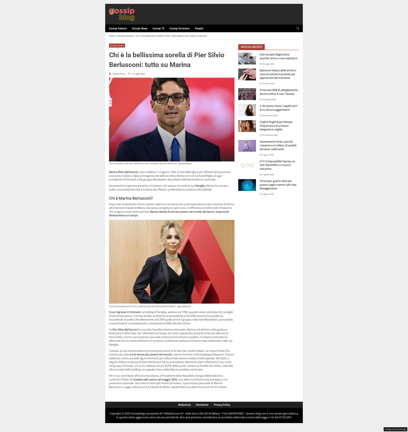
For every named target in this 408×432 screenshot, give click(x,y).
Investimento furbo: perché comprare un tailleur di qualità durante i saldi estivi (278, 145)
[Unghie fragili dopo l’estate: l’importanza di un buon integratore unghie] (247, 126)
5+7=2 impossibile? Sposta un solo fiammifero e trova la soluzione (277, 165)
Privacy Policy (222, 404)
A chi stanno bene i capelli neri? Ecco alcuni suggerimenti (278, 107)
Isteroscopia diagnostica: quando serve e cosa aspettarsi (278, 56)
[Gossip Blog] (122, 14)
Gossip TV (158, 28)
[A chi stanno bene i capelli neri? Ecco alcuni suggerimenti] (247, 110)
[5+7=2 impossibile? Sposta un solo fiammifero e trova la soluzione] (247, 165)
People (199, 28)
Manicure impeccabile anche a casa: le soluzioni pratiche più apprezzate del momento (278, 74)
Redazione (184, 404)
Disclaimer (202, 404)
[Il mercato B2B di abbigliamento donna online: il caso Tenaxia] (247, 94)
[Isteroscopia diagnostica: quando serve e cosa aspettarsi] (247, 58)
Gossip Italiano (118, 28)
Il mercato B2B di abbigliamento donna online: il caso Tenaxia (279, 91)
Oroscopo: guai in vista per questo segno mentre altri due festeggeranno (278, 184)
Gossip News (139, 28)
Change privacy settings (395, 429)
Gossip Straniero (180, 28)
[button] (297, 28)
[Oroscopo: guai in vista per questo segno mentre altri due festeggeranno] (247, 185)
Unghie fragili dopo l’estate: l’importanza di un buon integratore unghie (276, 125)
